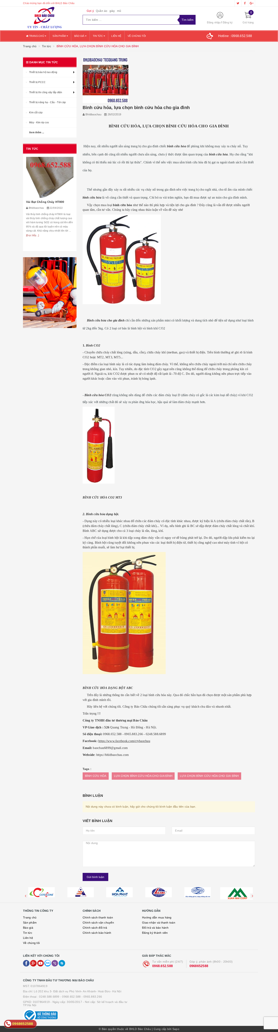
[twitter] (238, 3)
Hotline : (235, 36)
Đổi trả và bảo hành (155, 927)
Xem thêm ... (36, 132)
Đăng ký (228, 22)
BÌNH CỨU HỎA (95, 775)
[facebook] (245, 3)
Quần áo (101, 10)
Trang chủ (36, 36)
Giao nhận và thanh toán (158, 922)
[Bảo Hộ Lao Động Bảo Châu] (50, 18)
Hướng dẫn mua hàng (157, 917)
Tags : (87, 769)
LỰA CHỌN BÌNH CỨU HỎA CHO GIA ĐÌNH (143, 775)
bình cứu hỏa (92, 197)
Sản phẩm (59, 36)
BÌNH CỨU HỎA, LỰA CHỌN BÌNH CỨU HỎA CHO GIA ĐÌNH (169, 126)
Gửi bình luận (95, 877)
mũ (119, 10)
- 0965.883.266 (92, 996)
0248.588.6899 (49, 996)
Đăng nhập (213, 22)
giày (112, 10)
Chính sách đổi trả (95, 927)
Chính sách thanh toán (98, 917)
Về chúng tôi (137, 36)
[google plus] (251, 3)
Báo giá (79, 36)
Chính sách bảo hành (97, 932)
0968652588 (198, 966)
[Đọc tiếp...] (32, 235)
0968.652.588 (162, 966)
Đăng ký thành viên (155, 932)
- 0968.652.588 (70, 996)
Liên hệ (116, 36)
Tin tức (98, 36)
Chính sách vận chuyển (98, 922)
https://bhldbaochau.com (112, 755)
